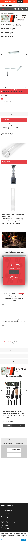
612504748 (7, 513)
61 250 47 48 (16, 454)
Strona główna (3, 11)
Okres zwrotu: (4, 95)
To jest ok (24, 540)
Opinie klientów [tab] (14, 350)
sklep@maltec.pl (16, 449)
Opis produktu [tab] (14, 114)
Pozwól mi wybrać (5, 540)
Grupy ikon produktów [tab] (14, 356)
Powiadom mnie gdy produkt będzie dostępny (12, 91)
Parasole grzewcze (10, 11)
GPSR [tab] (14, 362)
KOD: (2, 104)
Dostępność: (4, 85)
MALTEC (20, 1)
